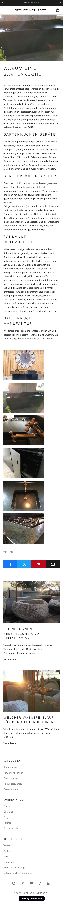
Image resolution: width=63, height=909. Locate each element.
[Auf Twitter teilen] (24, 564)
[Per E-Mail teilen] (53, 564)
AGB (5, 856)
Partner (7, 822)
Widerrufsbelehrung (14, 867)
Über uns (8, 811)
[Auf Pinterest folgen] (22, 883)
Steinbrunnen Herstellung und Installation (21, 633)
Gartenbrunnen (11, 789)
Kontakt (7, 806)
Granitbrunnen (10, 778)
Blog (5, 817)
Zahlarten (8, 851)
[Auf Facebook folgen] (5, 883)
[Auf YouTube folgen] (31, 883)
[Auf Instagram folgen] (13, 883)
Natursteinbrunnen (13, 772)
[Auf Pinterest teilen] (39, 564)
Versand (7, 845)
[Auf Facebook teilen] (10, 564)
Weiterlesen (9, 659)
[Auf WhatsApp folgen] (48, 883)
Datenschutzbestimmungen (17, 873)
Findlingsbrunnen (12, 783)
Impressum (9, 862)
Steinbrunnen (10, 767)
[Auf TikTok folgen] (40, 883)
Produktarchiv (10, 828)
